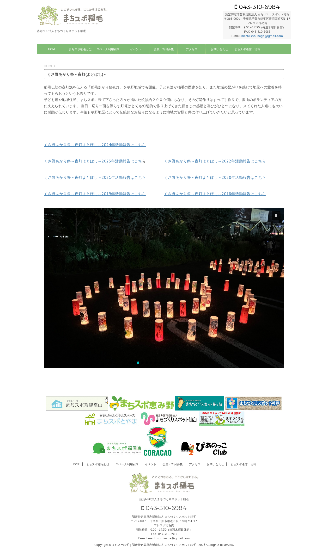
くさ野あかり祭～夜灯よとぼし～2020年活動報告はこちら (215, 177)
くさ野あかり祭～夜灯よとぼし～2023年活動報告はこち (93, 161)
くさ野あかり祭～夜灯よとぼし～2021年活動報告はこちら (95, 177)
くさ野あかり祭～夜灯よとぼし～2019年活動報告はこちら (95, 193)
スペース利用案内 (108, 49)
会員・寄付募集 (164, 49)
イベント (136, 49)
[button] (276, 215)
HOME (52, 49)
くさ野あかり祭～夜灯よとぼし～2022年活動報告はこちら (215, 161)
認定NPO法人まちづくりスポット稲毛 (164, 499)
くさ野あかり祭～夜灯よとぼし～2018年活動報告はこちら (215, 193)
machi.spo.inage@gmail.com (262, 36)
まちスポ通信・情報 (247, 49)
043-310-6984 (258, 6)
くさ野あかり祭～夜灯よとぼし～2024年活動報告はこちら (95, 144)
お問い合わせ (219, 49)
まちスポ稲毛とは (80, 49)
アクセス (191, 49)
